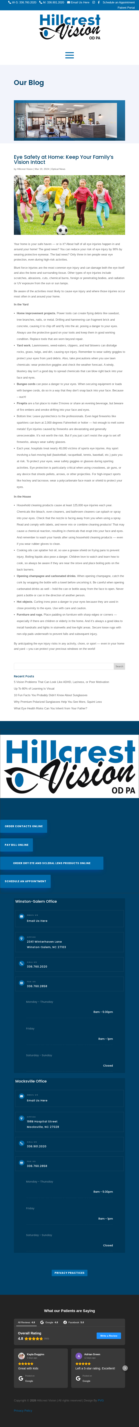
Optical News (58, 169)
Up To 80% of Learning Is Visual (34, 688)
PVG (101, 1400)
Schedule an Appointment (25, 881)
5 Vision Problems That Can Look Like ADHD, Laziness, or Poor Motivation (61, 682)
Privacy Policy (23, 1410)
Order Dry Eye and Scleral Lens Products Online (52, 863)
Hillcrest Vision (25, 169)
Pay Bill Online (16, 845)
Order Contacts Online (24, 826)
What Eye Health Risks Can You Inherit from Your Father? (50, 708)
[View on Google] (21, 1356)
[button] (14, 1368)
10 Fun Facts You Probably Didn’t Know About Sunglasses (50, 695)
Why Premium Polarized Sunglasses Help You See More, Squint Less (58, 701)
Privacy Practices (70, 1273)
